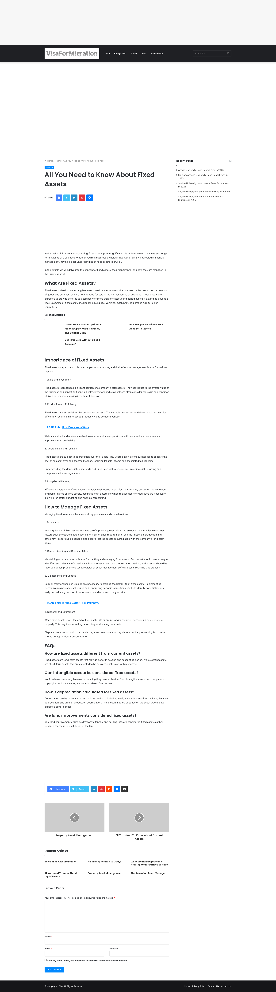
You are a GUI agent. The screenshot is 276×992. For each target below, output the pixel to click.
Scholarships (156, 53)
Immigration (120, 53)
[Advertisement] (96, 22)
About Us (226, 986)
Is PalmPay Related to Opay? (104, 861)
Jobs (143, 53)
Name (48, 936)
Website (113, 948)
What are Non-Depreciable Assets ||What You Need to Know (149, 863)
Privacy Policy (199, 986)
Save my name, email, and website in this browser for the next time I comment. (87, 960)
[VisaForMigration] (72, 53)
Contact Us (213, 986)
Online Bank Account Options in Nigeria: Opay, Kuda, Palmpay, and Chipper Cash (83, 328)
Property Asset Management (105, 873)
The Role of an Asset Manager (148, 873)
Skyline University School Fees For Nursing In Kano (204, 191)
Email (48, 948)
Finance (59, 160)
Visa (108, 53)
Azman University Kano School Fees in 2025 (201, 170)
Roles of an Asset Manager (60, 861)
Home (49, 160)
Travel (134, 53)
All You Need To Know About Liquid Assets (61, 875)
